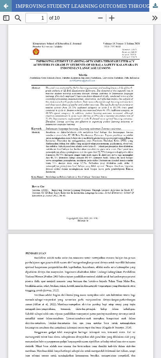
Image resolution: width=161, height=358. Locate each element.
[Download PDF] (155, 6)
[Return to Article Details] (6, 6)
